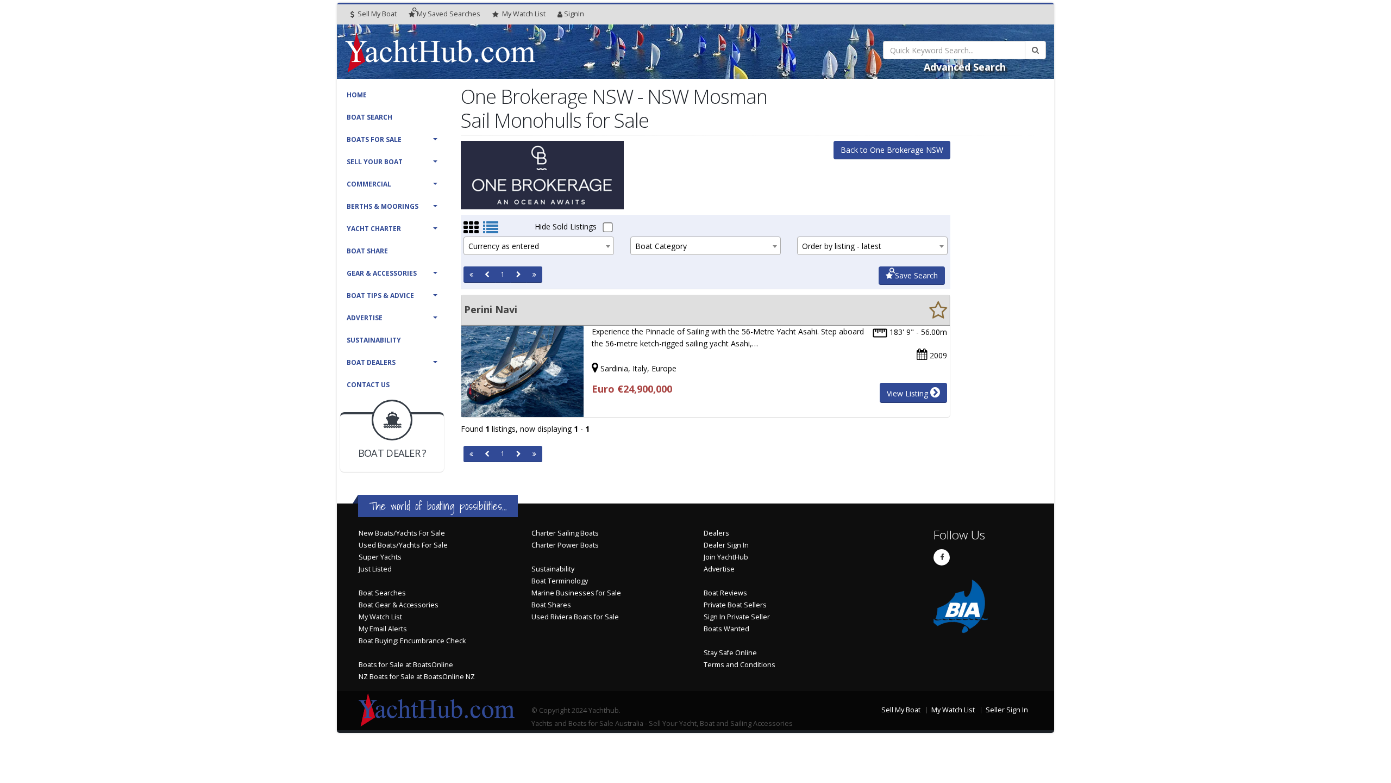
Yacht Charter (374, 228)
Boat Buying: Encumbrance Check (412, 640)
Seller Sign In (1007, 709)
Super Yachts (380, 557)
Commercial (369, 184)
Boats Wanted (726, 628)
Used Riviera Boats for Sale (575, 617)
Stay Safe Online (730, 652)
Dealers (716, 533)
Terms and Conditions (739, 664)
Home (357, 95)
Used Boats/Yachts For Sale (403, 545)
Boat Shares (551, 605)
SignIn (574, 13)
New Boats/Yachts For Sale (402, 533)
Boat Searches (382, 593)
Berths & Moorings (382, 206)
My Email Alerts (383, 628)
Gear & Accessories (382, 273)
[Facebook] (941, 557)
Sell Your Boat (375, 161)
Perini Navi (490, 309)
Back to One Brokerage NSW (892, 150)
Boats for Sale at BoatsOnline (406, 664)
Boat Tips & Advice (380, 295)
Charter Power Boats (565, 545)
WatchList (524, 13)
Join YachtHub (726, 557)
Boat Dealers (371, 362)
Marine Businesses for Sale (576, 593)
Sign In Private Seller (737, 617)
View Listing (908, 393)
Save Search (915, 275)
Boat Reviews (725, 593)
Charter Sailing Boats (565, 533)
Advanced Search (965, 66)
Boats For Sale (374, 139)
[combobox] (538, 246)
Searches (448, 13)
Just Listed (375, 569)
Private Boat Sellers (735, 605)
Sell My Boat (376, 13)
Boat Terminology (559, 581)
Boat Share (367, 251)
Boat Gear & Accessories (398, 605)
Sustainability (374, 340)
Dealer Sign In (726, 545)
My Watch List (380, 617)
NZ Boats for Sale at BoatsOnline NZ (417, 676)
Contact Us (368, 384)
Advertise (365, 317)
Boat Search (369, 117)
